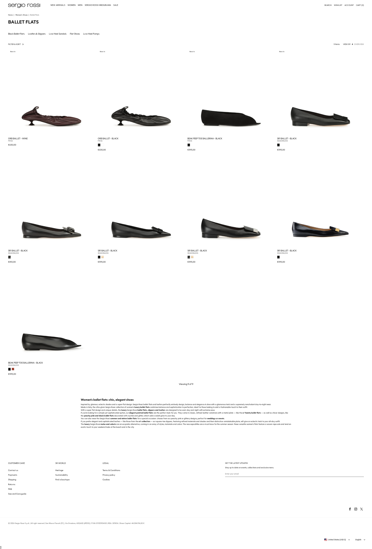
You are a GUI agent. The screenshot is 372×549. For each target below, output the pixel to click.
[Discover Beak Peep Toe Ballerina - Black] (230, 92)
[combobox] (335, 539)
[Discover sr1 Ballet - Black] (320, 92)
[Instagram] (355, 509)
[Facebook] (350, 509)
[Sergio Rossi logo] (24, 5)
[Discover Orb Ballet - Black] (141, 92)
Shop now (91, 142)
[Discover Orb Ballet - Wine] (51, 92)
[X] (361, 509)
